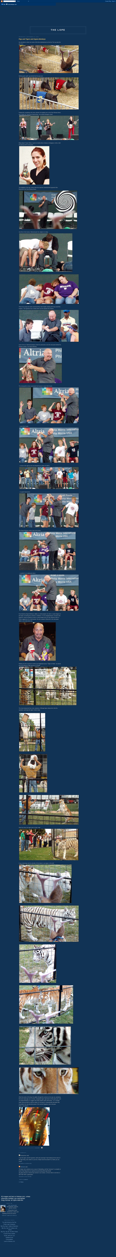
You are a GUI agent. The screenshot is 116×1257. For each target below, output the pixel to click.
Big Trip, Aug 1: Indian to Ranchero (9, 1226)
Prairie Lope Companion (9, 1224)
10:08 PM (37, 1147)
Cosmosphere (9, 1239)
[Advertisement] (58, 10)
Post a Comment (23, 1179)
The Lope (58, 30)
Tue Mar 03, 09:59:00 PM (25, 1163)
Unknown (22, 1166)
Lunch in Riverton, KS (9, 1241)
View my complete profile (9, 1215)
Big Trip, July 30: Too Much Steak (9, 1231)
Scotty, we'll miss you (9, 1235)
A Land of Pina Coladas (9, 1233)
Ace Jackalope (12, 1205)
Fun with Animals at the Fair (9, 1222)
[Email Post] (41, 1147)
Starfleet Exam (9, 1237)
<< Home (21, 1182)
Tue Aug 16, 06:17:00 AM (25, 1176)
